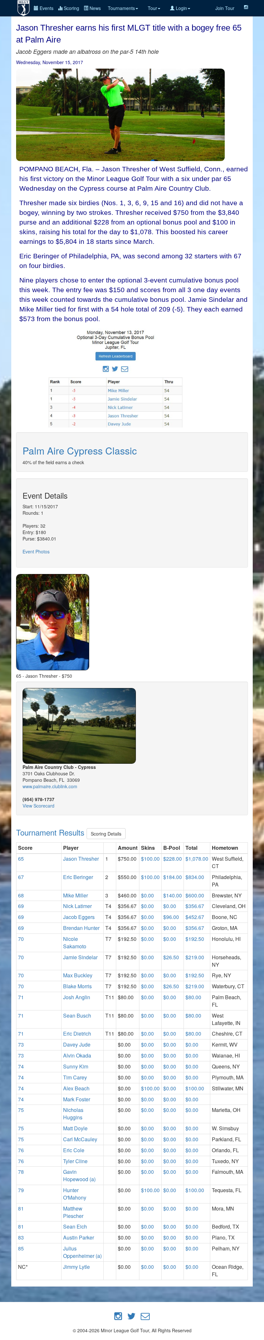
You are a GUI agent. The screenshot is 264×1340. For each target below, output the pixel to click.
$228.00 (172, 858)
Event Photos (36, 551)
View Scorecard (38, 805)
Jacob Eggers (79, 917)
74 (21, 1066)
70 (21, 939)
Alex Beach (76, 1088)
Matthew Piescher (73, 1212)
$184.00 (172, 877)
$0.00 (147, 895)
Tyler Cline (75, 1161)
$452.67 (194, 917)
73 (21, 1044)
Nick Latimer (77, 906)
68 (21, 895)
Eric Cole (73, 1150)
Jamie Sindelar (80, 957)
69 (21, 906)
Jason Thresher (81, 858)
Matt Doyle (75, 1128)
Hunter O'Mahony (74, 1193)
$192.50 (194, 939)
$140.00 (172, 895)
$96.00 (171, 917)
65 (21, 858)
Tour (152, 8)
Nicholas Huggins (73, 1113)
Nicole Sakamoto (74, 942)
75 (21, 1110)
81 (21, 1208)
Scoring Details (106, 833)
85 (21, 1248)
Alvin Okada (77, 1055)
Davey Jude (76, 1044)
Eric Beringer (78, 877)
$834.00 (194, 877)
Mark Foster (76, 1099)
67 (21, 877)
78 (21, 1171)
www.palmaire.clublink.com (50, 786)
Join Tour (224, 8)
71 (21, 997)
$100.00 (150, 858)
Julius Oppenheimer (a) (82, 1252)
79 (21, 1190)
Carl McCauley (80, 1139)
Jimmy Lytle (76, 1266)
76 (21, 1150)
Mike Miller (75, 895)
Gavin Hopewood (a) (79, 1175)
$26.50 (171, 957)
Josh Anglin (76, 997)
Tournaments (121, 8)
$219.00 (194, 957)
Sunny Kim (75, 1066)
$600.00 (194, 895)
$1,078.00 (196, 858)
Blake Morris (77, 986)
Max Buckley (77, 975)
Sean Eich (75, 1226)
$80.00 (193, 997)
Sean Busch (77, 1015)
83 (21, 1237)
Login (180, 8)
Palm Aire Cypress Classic (80, 450)
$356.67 (194, 906)
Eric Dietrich (77, 1033)
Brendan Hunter (81, 928)
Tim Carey (75, 1077)
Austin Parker (78, 1237)
